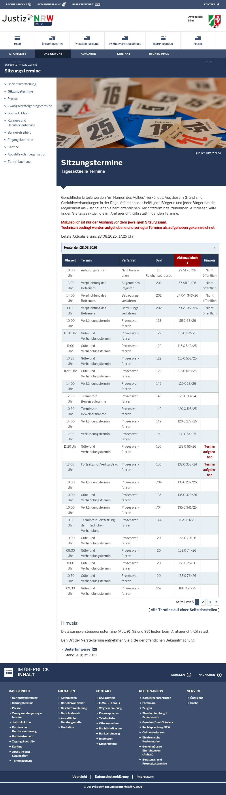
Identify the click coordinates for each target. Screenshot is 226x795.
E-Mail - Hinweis (109, 703)
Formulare (149, 703)
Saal (159, 260)
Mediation (67, 727)
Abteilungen (69, 698)
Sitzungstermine (20, 91)
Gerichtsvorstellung (22, 84)
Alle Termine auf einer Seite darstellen (184, 610)
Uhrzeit (70, 260)
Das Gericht (53, 54)
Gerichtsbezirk (70, 713)
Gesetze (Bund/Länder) (157, 722)
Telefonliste (107, 718)
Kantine (13, 147)
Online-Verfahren (153, 732)
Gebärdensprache (49, 4)
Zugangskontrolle (20, 140)
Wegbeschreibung (87, 44)
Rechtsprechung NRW (156, 727)
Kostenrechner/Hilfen (156, 698)
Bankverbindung (109, 733)
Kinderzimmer (108, 744)
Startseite (17, 54)
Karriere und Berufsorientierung (21, 123)
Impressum (106, 738)
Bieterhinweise (77, 649)
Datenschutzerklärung (112, 777)
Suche (208, 61)
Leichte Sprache (16, 4)
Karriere (17, 61)
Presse (198, 44)
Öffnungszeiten (52, 44)
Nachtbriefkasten (110, 728)
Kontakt (209, 4)
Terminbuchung (163, 44)
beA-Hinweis (107, 698)
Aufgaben (88, 54)
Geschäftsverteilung (74, 708)
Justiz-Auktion (18, 113)
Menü (17, 44)
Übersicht (196, 698)
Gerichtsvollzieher (73, 703)
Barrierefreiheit (82, 4)
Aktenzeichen (187, 258)
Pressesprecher (109, 713)
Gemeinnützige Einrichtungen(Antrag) (152, 750)
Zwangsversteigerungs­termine (30, 106)
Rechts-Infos (159, 54)
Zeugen (147, 708)
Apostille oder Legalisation (27, 154)
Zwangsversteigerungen (125, 44)
